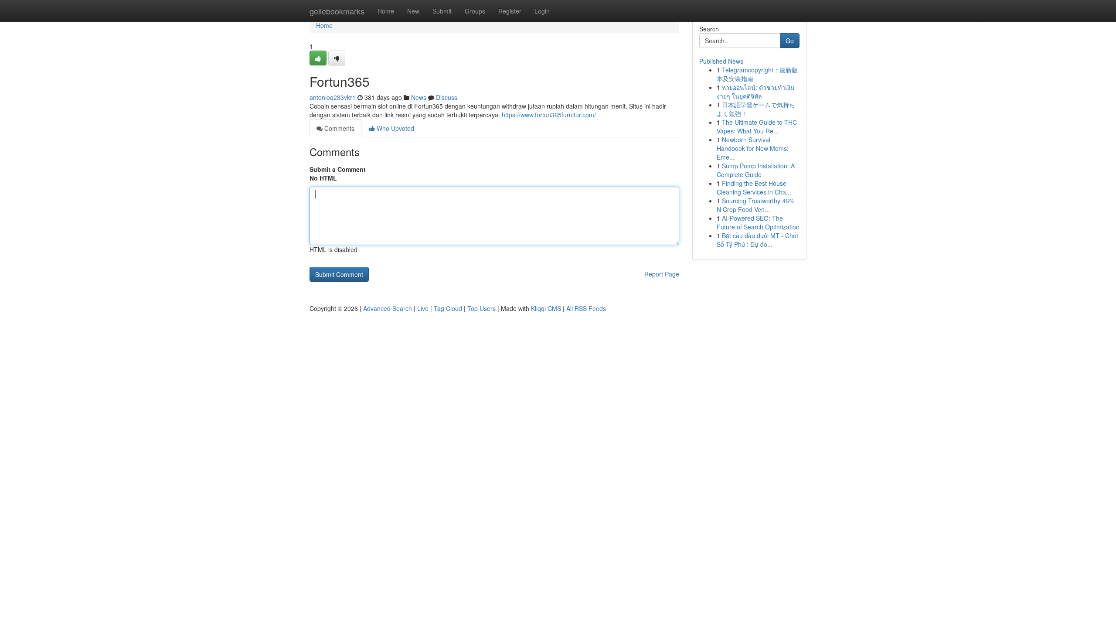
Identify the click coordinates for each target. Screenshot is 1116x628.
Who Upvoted (394, 128)
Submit (442, 11)
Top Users (481, 308)
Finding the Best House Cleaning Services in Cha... (754, 187)
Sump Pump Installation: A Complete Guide (756, 170)
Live (423, 308)
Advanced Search (387, 308)
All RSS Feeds (586, 308)
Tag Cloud (448, 308)
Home (386, 11)
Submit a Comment (338, 169)
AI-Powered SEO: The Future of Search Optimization (758, 222)
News (418, 97)
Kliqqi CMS (546, 308)
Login (542, 11)
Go (790, 40)
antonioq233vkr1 (333, 97)
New (413, 11)
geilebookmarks (337, 11)
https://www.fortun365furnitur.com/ (549, 114)
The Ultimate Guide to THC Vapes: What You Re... (757, 126)
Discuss (446, 97)
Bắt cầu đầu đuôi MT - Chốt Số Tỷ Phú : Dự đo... (757, 240)
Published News (721, 61)
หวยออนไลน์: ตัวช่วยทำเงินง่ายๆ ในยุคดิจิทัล (756, 91)
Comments (338, 128)
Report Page (661, 274)
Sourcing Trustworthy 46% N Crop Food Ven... (755, 205)
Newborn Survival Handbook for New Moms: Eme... (753, 148)
